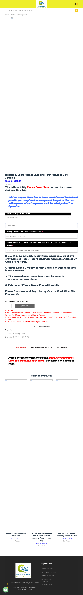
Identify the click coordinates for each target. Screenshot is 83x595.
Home (7, 15)
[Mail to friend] (20, 337)
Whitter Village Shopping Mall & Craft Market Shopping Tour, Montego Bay (41, 537)
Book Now (25, 306)
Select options (16, 456)
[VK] (16, 337)
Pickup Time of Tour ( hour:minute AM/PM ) (25, 231)
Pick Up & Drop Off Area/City (18, 214)
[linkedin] (23, 337)
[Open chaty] (5, 589)
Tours (13, 15)
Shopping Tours (22, 15)
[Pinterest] (18, 337)
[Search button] (76, 10)
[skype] (28, 337)
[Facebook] (13, 337)
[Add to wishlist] (12, 456)
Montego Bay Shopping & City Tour (16, 534)
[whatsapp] (25, 337)
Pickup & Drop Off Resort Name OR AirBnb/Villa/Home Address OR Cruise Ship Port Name (40, 244)
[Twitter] (11, 337)
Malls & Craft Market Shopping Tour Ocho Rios (67, 534)
